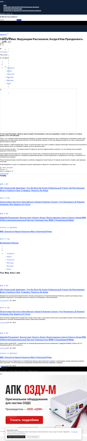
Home (5, 5)
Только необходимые (32, 436)
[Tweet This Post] (45, 248)
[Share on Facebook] (45, 247)
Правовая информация (12, 9)
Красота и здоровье (14, 66)
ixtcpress (3, 52)
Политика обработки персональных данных (21, 7)
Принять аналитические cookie (16, 436)
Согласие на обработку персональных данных (22, 10)
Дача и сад (11, 49)
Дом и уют (10, 41)
